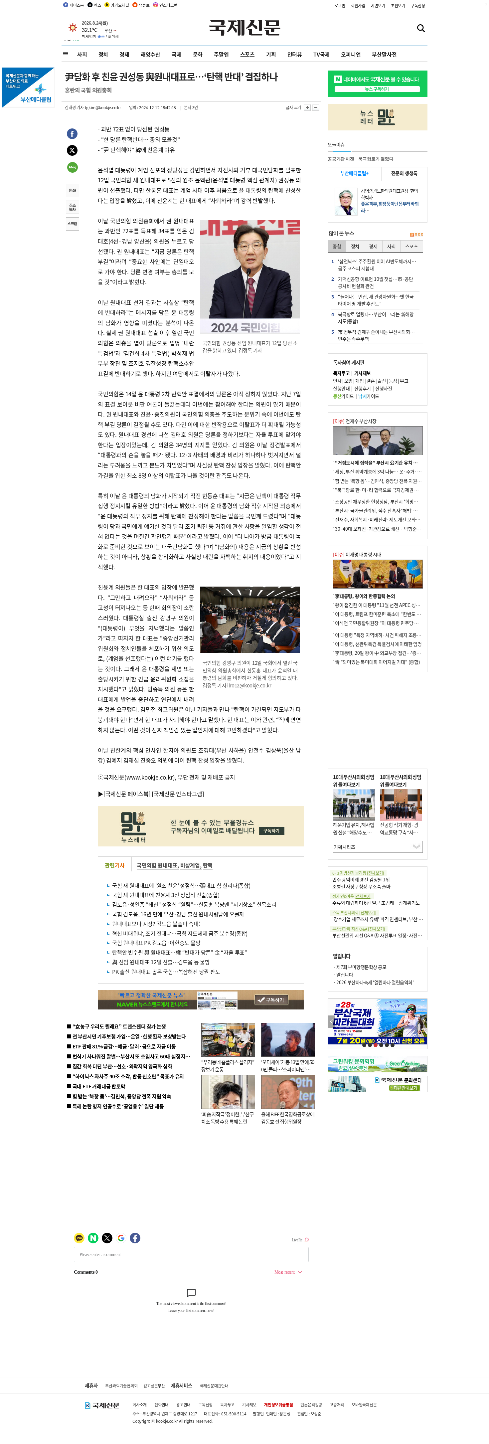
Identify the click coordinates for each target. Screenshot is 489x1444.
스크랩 (72, 224)
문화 (198, 54)
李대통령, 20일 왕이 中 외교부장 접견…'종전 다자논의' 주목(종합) (398, 652)
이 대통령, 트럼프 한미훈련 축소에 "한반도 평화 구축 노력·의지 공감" (401, 614)
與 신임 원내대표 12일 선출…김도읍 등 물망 (161, 962)
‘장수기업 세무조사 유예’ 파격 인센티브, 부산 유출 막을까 (386, 919)
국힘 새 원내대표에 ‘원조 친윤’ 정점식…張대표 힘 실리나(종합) (181, 885)
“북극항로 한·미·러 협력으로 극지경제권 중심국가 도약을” (391, 489)
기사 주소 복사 (72, 208)
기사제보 (249, 1404)
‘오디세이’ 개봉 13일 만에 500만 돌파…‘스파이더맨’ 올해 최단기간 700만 (287, 1069)
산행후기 (362, 388)
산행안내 (341, 388)
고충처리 (337, 1404)
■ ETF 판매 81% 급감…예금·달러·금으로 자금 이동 (121, 1046)
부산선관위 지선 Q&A (358, 929)
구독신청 (418, 5)
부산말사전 (384, 54)
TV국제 (321, 54)
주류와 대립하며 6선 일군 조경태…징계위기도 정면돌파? (386, 902)
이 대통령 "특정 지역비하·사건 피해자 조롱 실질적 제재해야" (393, 635)
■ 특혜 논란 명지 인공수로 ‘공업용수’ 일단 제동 (115, 1106)
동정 (393, 380)
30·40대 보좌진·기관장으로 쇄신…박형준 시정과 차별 (387, 528)
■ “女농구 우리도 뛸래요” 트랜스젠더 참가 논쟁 (116, 1026)
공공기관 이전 (341, 158)
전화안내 (161, 1404)
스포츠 (247, 54)
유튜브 (144, 5)
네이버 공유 (72, 168)
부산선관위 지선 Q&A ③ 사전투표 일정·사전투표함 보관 (386, 935)
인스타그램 (168, 5)
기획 (271, 54)
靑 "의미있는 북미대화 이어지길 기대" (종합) (377, 661)
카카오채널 (120, 5)
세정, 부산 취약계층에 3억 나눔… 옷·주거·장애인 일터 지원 (392, 471)
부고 (404, 380)
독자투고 (227, 1404)
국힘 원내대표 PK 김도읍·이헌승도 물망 (156, 943)
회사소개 (139, 1404)
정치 (103, 54)
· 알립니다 (343, 974)
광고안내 (183, 1404)
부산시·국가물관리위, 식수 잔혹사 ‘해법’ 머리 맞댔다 (385, 510)
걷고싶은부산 (154, 1385)
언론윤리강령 (311, 1404)
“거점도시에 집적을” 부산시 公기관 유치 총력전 (380, 462)
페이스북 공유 (72, 134)
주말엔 (221, 54)
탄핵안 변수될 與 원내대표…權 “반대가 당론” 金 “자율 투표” (179, 952)
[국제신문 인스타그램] (178, 794)
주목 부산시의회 (354, 912)
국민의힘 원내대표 (157, 865)
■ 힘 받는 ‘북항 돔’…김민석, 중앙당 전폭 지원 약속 (119, 1096)
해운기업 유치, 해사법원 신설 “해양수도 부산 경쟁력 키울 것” (353, 832)
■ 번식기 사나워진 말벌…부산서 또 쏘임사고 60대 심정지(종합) (132, 1056)
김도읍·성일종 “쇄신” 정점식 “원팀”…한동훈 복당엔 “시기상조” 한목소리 (194, 904)
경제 (124, 54)
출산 (382, 380)
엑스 (97, 5)
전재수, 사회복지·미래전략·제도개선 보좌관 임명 (382, 519)
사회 (82, 54)
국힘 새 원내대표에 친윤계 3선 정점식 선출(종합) (165, 895)
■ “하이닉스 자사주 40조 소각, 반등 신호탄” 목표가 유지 (125, 1076)
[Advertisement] (377, 720)
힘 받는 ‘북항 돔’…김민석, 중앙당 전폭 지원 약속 (380, 480)
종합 (337, 246)
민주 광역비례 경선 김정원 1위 (361, 879)
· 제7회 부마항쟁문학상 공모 (359, 967)
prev (331, 1021)
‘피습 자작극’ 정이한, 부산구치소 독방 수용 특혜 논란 (227, 1118)
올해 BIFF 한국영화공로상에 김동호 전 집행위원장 (287, 1118)
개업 (359, 380)
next (423, 1021)
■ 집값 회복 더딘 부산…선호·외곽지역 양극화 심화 (119, 1066)
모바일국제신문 (364, 1404)
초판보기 (398, 5)
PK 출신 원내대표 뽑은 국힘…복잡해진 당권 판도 (166, 972)
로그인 (340, 5)
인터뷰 (294, 54)
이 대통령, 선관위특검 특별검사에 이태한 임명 (378, 643)
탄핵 (208, 865)
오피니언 (351, 54)
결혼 (371, 380)
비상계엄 (190, 865)
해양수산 (150, 54)
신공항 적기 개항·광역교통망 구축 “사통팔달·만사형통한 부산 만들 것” (401, 836)
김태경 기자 (74, 107)
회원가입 (358, 5)
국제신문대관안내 (214, 1385)
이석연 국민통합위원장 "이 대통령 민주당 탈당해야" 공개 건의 (393, 623)
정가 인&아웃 (352, 896)
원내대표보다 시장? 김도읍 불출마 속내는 (158, 924)
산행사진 (383, 388)
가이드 (343, 396)
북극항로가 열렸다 (375, 158)
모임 (348, 380)
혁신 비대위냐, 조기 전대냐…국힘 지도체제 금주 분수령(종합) (179, 933)
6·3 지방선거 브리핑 (358, 873)
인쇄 (72, 191)
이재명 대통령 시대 (357, 554)
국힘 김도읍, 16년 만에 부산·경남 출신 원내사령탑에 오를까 (178, 914)
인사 (337, 380)
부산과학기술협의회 (121, 1385)
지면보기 (378, 5)
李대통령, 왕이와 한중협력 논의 (365, 596)
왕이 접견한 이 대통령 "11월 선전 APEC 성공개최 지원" (387, 605)
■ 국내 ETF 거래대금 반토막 (96, 1086)
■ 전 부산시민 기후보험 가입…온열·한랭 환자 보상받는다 (126, 1036)
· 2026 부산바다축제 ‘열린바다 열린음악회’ (373, 982)
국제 (177, 54)
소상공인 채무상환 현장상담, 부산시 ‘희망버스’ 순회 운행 (388, 501)
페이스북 (77, 5)
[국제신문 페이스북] (127, 794)
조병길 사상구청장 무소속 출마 (361, 886)
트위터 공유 (72, 151)
